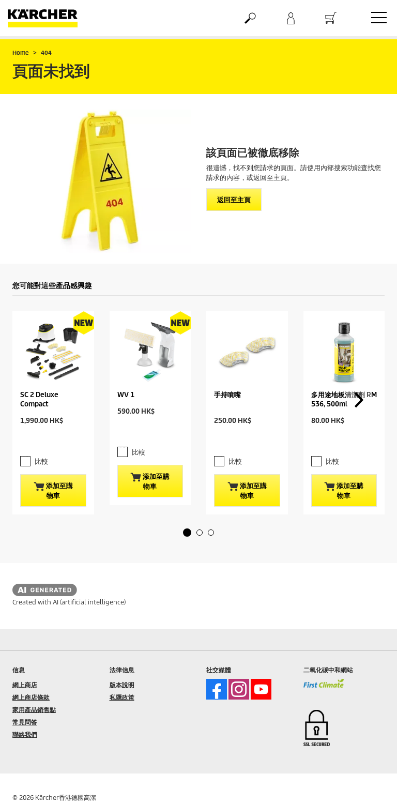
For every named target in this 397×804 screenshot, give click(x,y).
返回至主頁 (234, 199)
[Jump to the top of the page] (371, 784)
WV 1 (125, 394)
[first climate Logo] (323, 687)
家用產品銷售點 (34, 710)
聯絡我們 (24, 734)
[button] (187, 532)
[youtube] (261, 689)
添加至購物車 (58, 490)
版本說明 (122, 685)
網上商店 (24, 685)
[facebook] (216, 689)
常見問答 (24, 722)
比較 (41, 461)
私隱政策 (122, 697)
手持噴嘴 (227, 394)
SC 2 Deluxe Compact (39, 399)
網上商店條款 (31, 697)
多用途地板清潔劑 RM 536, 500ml (344, 399)
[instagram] (238, 689)
